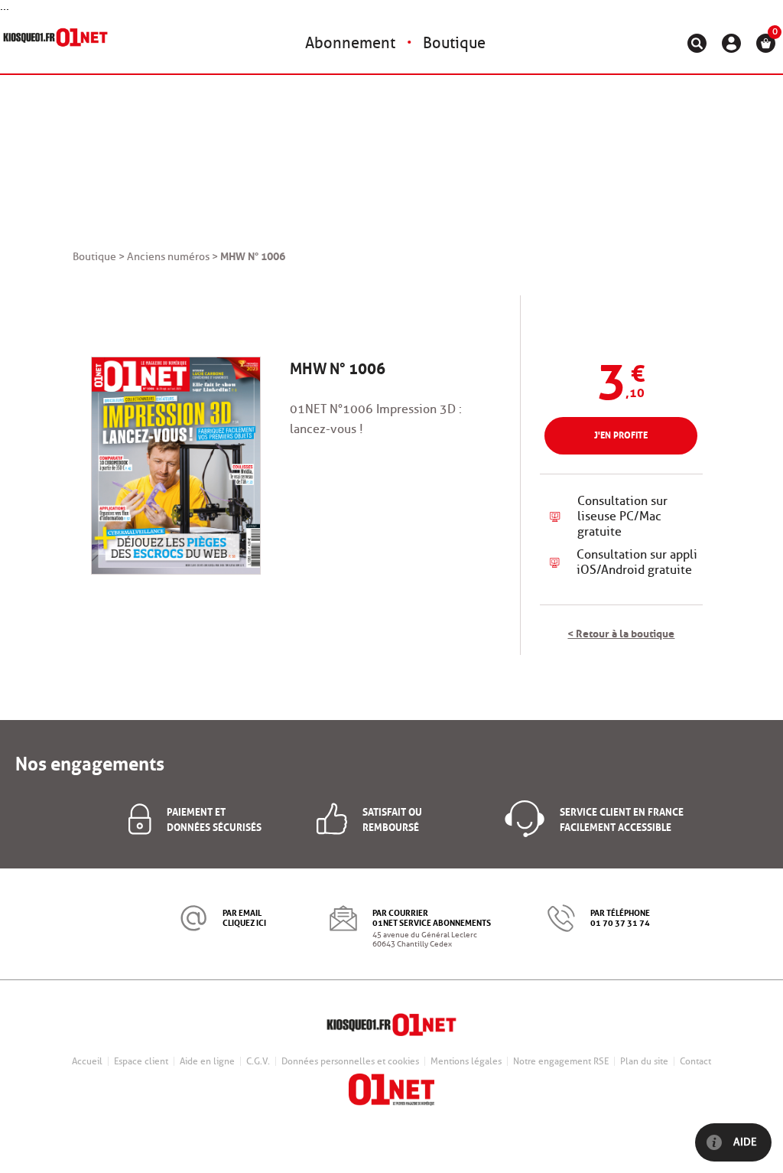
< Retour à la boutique (620, 632)
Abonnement (350, 43)
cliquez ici (244, 922)
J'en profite (621, 434)
